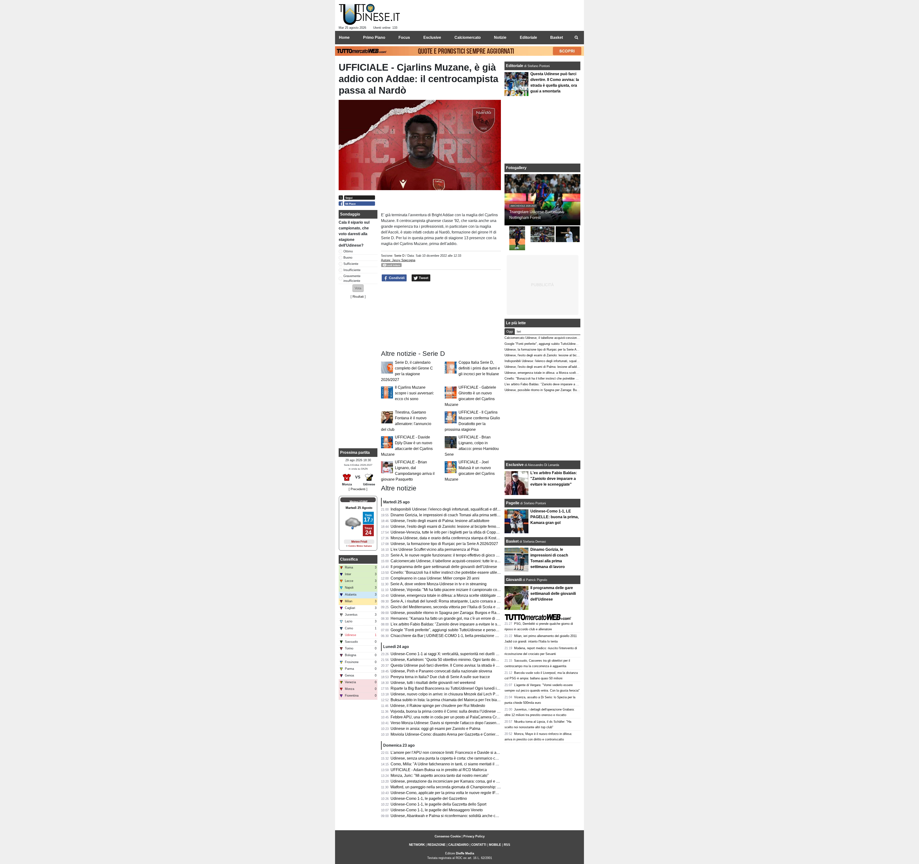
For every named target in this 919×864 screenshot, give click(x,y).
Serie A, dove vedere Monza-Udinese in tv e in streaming (438, 584)
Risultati (358, 296)
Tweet (423, 278)
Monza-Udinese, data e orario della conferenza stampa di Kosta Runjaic (451, 538)
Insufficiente (351, 270)
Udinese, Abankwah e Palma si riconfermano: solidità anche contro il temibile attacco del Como (471, 816)
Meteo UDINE (359, 501)
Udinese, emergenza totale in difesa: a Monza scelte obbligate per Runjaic (453, 595)
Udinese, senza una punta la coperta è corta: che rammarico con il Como (452, 758)
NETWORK (417, 845)
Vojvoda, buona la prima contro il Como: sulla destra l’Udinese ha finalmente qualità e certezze (470, 711)
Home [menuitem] (344, 37)
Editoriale (515, 66)
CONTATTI (478, 845)
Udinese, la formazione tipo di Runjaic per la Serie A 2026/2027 (444, 544)
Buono (347, 257)
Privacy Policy (474, 836)
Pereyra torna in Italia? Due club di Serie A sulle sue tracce (440, 677)
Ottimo (348, 251)
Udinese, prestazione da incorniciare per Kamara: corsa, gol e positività (451, 781)
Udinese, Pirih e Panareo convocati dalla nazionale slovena (441, 671)
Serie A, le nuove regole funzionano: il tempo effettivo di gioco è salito (449, 555)
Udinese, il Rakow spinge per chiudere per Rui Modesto (437, 706)
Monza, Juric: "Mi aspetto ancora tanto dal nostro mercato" (440, 775)
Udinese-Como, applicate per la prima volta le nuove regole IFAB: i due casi (455, 793)
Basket (512, 541)
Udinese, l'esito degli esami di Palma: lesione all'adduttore (440, 521)
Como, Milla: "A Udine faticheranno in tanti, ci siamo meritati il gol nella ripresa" (457, 764)
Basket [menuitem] (556, 37)
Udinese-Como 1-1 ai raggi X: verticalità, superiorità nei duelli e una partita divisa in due (465, 654)
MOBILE (495, 845)
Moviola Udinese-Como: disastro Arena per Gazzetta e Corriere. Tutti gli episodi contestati (466, 734)
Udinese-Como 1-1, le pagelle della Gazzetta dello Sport (438, 804)
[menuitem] (576, 38)
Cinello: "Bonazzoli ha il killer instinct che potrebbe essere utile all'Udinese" (455, 572)
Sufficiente (350, 264)
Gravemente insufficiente (351, 278)
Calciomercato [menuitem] (467, 37)
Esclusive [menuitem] (432, 37)
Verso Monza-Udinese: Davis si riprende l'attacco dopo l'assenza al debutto (454, 723)
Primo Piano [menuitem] (374, 37)
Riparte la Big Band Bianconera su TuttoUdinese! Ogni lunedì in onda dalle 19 (457, 688)
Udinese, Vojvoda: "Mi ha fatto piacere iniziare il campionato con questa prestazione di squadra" (471, 590)
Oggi (509, 331)
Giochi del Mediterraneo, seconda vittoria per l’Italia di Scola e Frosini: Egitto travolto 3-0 (465, 607)
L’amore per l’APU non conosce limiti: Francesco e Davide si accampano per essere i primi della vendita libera (484, 752)
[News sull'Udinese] (369, 14)
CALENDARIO (458, 845)
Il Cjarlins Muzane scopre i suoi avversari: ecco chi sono (414, 393)
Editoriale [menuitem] (528, 37)
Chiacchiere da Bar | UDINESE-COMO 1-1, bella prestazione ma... (447, 636)
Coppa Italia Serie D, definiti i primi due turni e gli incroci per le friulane (479, 368)
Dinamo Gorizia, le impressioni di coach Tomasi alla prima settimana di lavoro (456, 515)
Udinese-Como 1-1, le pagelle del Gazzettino (429, 798)
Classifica (349, 559)
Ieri (519, 331)
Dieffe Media (465, 853)
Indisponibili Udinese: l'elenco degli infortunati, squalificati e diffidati (448, 509)
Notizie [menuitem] (500, 37)
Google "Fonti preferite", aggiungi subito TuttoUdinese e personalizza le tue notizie (460, 630)
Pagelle (512, 503)
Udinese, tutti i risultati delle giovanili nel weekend (433, 683)
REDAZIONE (436, 845)
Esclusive (515, 465)
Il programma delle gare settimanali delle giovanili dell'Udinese (444, 567)
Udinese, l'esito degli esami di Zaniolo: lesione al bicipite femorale (447, 526)
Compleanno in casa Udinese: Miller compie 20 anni (435, 578)
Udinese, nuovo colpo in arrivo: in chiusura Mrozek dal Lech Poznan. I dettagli (456, 694)
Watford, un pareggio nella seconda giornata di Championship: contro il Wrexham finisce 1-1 (468, 787)
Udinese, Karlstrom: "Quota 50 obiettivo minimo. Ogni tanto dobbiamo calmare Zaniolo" (464, 660)
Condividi (396, 278)
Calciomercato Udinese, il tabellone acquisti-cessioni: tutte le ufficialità (450, 561)
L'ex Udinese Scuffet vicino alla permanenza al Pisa (435, 549)
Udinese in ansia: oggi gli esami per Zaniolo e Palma (435, 729)
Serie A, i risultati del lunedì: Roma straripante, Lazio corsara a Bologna (451, 601)
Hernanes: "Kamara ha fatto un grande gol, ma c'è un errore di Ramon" (450, 618)
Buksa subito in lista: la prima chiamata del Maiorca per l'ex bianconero (451, 700)
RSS (507, 845)
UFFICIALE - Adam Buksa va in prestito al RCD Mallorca (439, 770)
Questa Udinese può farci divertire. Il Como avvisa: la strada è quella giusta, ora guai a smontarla (472, 665)
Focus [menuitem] (404, 37)
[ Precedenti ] (358, 489)
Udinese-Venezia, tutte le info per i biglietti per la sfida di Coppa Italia (449, 532)
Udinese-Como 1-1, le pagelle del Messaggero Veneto (437, 810)
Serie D (399, 255)
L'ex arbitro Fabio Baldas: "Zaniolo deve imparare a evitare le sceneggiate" (454, 624)
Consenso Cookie (448, 836)
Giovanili (514, 580)
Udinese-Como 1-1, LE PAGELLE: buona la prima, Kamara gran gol (554, 517)
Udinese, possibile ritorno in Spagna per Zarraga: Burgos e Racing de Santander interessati (468, 613)
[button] (358, 288)
